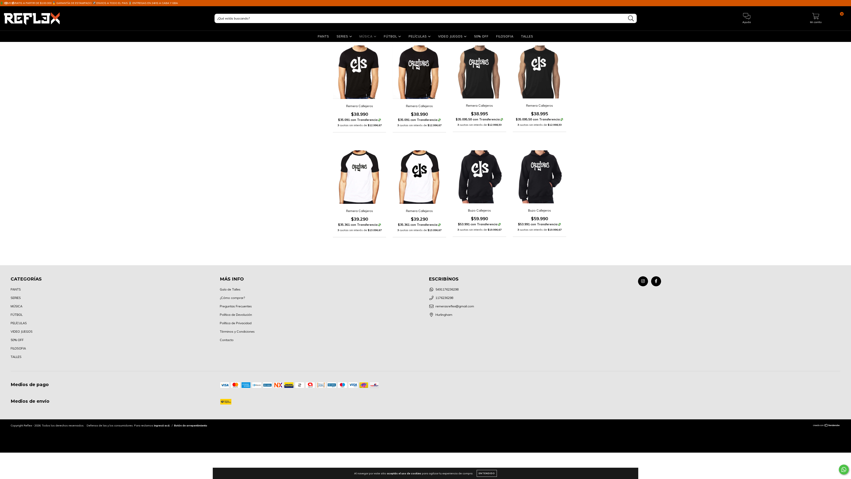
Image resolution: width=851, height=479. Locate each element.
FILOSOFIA (504, 36)
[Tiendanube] (826, 426)
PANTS (323, 36)
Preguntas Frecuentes (236, 306)
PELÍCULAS (418, 36)
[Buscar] (631, 18)
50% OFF (481, 36)
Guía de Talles (230, 289)
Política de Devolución (236, 315)
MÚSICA (366, 36)
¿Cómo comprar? (232, 298)
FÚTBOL (391, 36)
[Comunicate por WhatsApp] (844, 470)
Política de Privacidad (236, 323)
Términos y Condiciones (237, 332)
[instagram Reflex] (643, 281)
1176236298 (444, 298)
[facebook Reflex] (656, 281)
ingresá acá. (162, 425)
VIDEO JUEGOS (451, 36)
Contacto (227, 340)
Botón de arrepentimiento (190, 425)
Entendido (487, 473)
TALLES (527, 36)
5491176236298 (447, 289)
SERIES (343, 36)
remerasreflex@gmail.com (454, 306)
